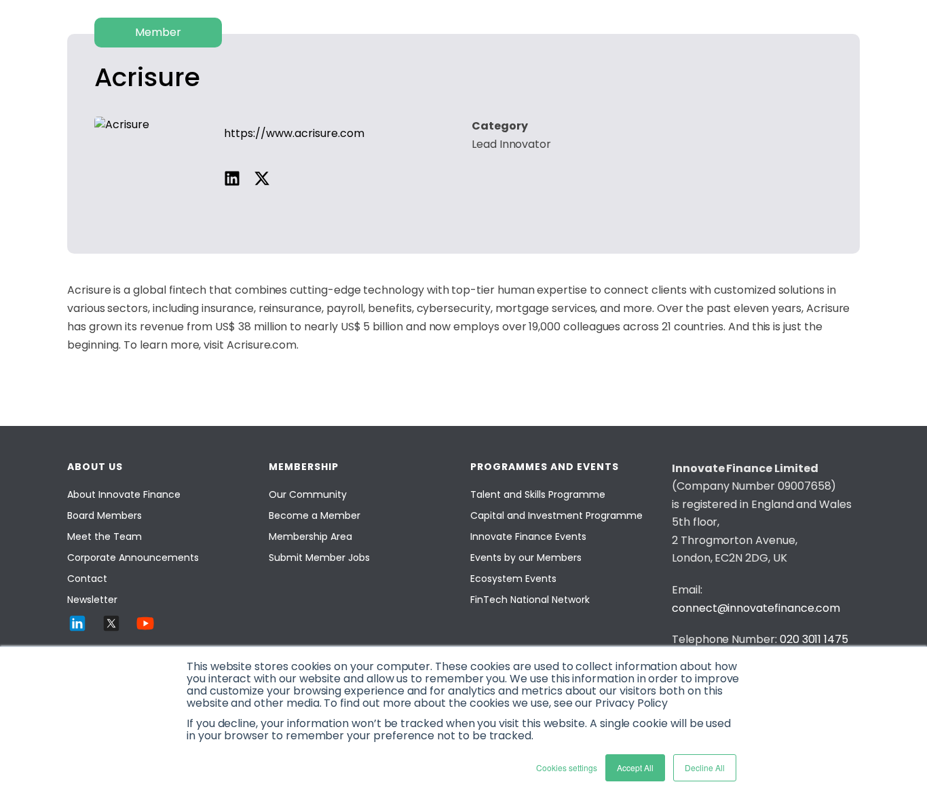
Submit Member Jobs (319, 557)
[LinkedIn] (77, 623)
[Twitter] (111, 623)
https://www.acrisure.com (294, 133)
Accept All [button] (635, 767)
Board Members (104, 515)
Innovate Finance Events (528, 536)
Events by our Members (526, 557)
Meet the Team (104, 536)
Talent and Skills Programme (537, 494)
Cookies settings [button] (566, 767)
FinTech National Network (530, 599)
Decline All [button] (705, 767)
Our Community (308, 494)
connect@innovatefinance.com (756, 608)
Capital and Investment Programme (556, 515)
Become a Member (314, 515)
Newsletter (92, 599)
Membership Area (310, 536)
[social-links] (232, 178)
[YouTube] (145, 623)
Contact (87, 578)
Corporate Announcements (133, 557)
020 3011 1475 (814, 639)
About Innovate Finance (124, 494)
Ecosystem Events (513, 578)
